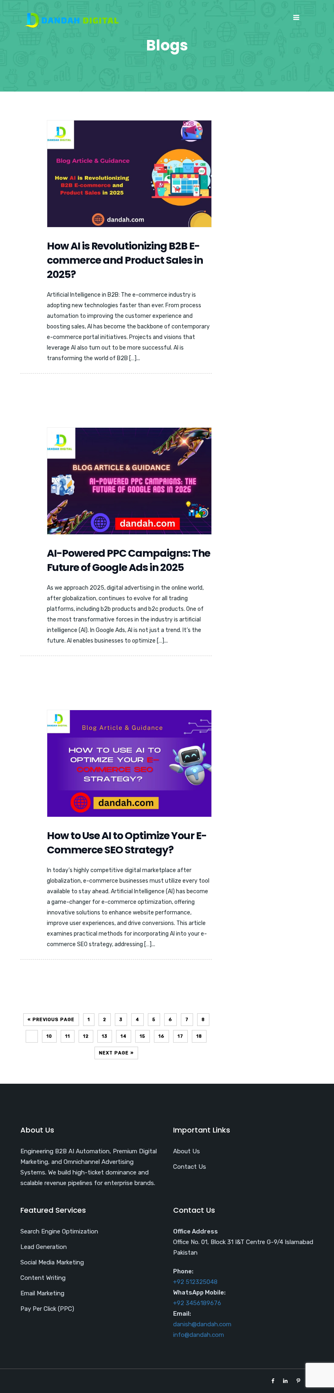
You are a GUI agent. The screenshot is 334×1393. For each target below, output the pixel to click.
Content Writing (43, 1277)
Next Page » (116, 1053)
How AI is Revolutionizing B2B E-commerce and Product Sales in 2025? (125, 260)
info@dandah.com (198, 1334)
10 (49, 1036)
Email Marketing (42, 1293)
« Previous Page (51, 1019)
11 (67, 1036)
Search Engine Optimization (59, 1231)
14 (124, 1036)
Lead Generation (43, 1247)
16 (161, 1036)
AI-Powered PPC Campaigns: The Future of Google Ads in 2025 (128, 560)
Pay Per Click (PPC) (47, 1308)
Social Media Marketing (52, 1262)
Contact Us (189, 1166)
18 (199, 1036)
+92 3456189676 (197, 1303)
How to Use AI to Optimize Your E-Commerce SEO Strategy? (127, 843)
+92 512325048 (195, 1282)
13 (105, 1036)
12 (86, 1036)
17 (180, 1036)
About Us (186, 1151)
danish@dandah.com (202, 1324)
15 (142, 1036)
